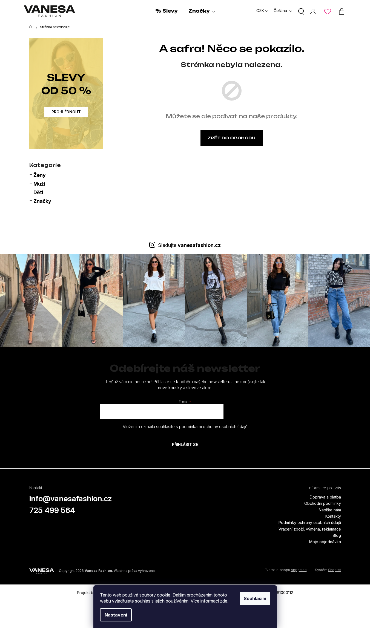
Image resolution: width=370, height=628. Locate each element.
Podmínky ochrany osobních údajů (310, 522)
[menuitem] (166, 11)
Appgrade (299, 570)
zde (223, 601)
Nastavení (116, 615)
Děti (38, 192)
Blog (337, 535)
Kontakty (333, 516)
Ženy (39, 175)
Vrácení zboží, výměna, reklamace (310, 529)
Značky (42, 201)
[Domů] (29, 27)
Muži (39, 184)
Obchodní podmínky (322, 503)
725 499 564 (52, 510)
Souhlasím (255, 598)
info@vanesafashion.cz (70, 498)
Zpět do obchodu (232, 138)
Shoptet (334, 570)
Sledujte (189, 245)
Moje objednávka (325, 541)
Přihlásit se (185, 444)
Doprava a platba (325, 497)
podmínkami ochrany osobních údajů (213, 426)
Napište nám (330, 510)
